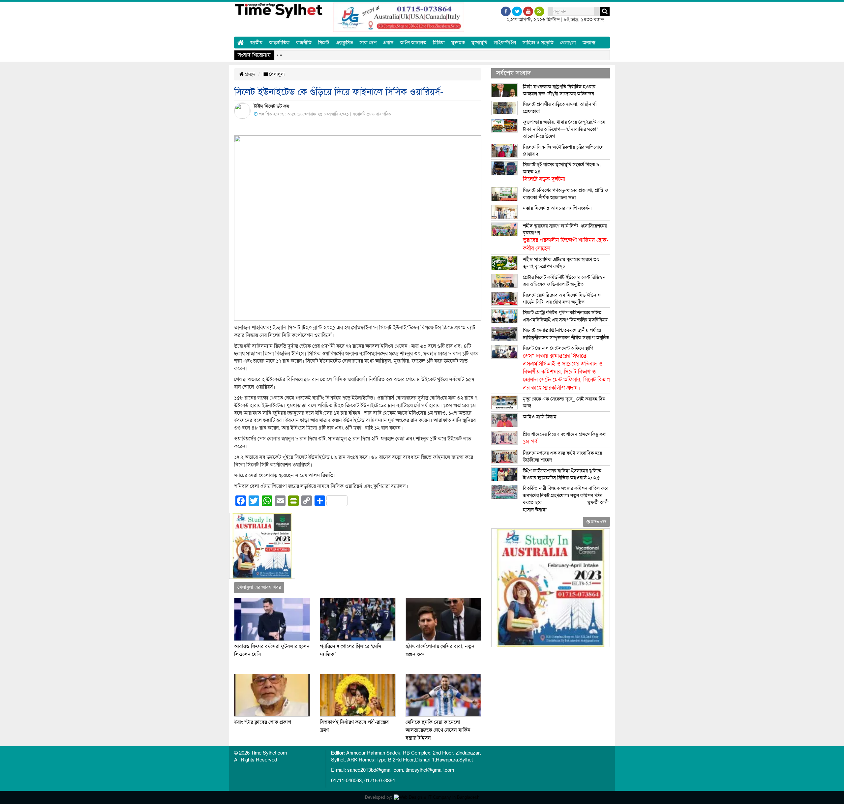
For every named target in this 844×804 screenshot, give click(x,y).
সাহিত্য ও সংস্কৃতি (538, 42)
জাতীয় (256, 42)
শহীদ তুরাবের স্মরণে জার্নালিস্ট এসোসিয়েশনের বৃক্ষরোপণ (566, 237)
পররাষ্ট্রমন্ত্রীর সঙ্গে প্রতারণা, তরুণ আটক (520, 55)
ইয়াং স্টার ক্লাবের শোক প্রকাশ (262, 722)
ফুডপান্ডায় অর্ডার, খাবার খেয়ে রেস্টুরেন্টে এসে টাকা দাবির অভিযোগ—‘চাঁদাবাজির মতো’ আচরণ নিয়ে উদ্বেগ (564, 129)
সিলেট (323, 42)
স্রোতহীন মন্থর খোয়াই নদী (448, 55)
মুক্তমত (458, 42)
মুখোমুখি (479, 42)
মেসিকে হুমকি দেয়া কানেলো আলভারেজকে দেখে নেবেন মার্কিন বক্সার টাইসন (438, 730)
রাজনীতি (304, 42)
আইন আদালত (413, 42)
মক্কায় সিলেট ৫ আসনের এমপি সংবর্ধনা (557, 208)
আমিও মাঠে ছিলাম (540, 417)
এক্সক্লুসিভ (344, 42)
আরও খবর (598, 522)
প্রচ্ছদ (249, 74)
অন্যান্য (589, 42)
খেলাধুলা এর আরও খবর (259, 587)
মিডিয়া (439, 42)
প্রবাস (388, 42)
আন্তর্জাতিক (279, 42)
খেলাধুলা (568, 42)
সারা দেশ (368, 42)
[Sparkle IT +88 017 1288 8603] (436, 797)
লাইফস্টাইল (505, 42)
